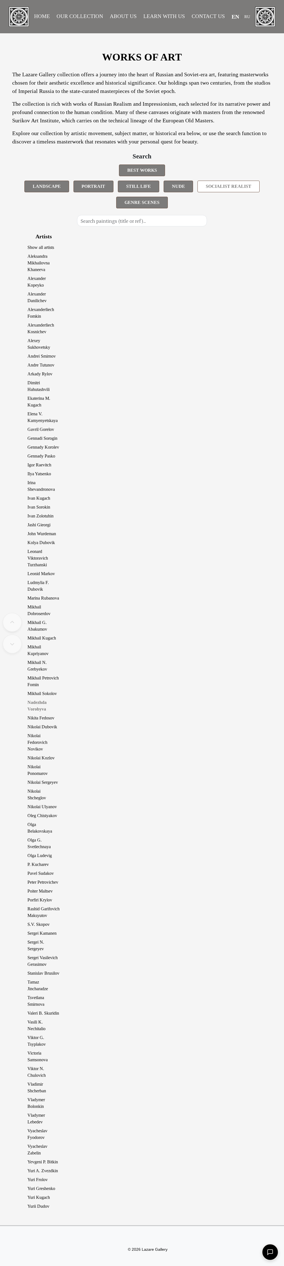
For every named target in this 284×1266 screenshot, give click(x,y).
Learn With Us (164, 16)
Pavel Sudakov (40, 873)
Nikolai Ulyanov (42, 806)
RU (247, 16)
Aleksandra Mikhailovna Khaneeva (38, 263)
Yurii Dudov (38, 1206)
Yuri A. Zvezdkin (42, 1170)
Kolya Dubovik (41, 542)
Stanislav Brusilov (43, 973)
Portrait (93, 186)
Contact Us (208, 16)
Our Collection (80, 16)
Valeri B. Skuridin (43, 1013)
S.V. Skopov (38, 924)
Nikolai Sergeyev (42, 782)
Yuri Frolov (37, 1179)
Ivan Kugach (38, 498)
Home (42, 16)
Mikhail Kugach (41, 638)
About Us (123, 16)
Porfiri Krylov (39, 900)
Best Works (142, 170)
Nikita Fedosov (40, 718)
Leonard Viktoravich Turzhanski (37, 558)
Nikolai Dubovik (42, 726)
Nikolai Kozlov (41, 757)
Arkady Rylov (39, 374)
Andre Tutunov (40, 365)
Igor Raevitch (39, 465)
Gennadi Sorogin (42, 438)
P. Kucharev (38, 864)
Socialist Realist (228, 186)
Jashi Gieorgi (38, 524)
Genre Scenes (142, 202)
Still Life (138, 186)
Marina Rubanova (43, 598)
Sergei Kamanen (42, 933)
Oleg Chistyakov (42, 815)
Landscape (47, 186)
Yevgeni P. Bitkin (42, 1161)
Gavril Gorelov (40, 429)
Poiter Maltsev (40, 891)
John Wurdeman (41, 533)
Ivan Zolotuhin (40, 516)
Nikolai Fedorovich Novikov (37, 742)
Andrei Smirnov (41, 356)
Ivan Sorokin (38, 507)
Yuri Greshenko (41, 1188)
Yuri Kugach (38, 1197)
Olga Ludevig (39, 855)
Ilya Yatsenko (39, 473)
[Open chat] (270, 1252)
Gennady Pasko (41, 456)
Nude (178, 186)
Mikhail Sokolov (42, 693)
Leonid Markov (41, 573)
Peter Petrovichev (42, 882)
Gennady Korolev (43, 447)
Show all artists (40, 247)
